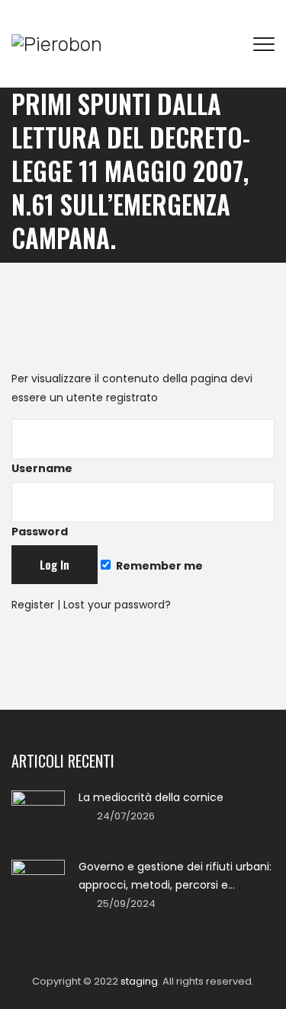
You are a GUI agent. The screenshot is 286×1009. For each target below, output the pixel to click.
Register (32, 604)
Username (41, 468)
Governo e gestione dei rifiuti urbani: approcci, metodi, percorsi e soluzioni (175, 876)
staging (139, 981)
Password (39, 531)
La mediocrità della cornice (151, 797)
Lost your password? (117, 604)
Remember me (158, 565)
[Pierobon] (56, 44)
